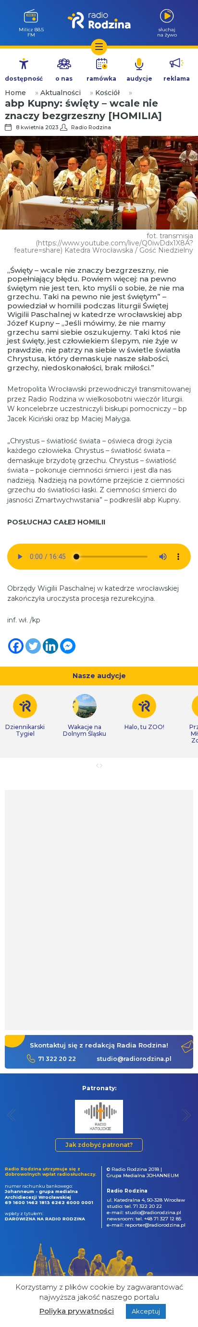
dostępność (24, 78)
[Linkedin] (50, 646)
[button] (12, 1115)
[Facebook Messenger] (67, 646)
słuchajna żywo (167, 31)
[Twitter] (33, 646)
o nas (64, 78)
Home (15, 92)
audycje (139, 78)
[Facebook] (16, 646)
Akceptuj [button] (146, 1311)
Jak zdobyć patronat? (99, 1144)
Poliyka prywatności (76, 1310)
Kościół (107, 92)
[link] (84, 715)
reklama (176, 78)
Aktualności (60, 92)
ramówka (101, 78)
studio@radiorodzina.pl (134, 1058)
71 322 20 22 (57, 1058)
